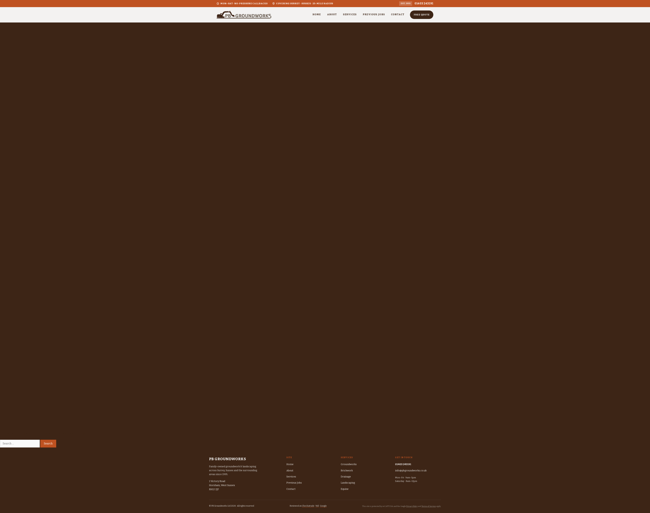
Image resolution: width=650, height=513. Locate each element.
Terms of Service (428, 506)
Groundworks (349, 464)
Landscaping (348, 482)
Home (316, 14)
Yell (317, 506)
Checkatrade (308, 506)
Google (323, 506)
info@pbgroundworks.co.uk (411, 470)
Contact (398, 14)
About (332, 14)
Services (350, 14)
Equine (345, 489)
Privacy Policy (412, 506)
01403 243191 (424, 3)
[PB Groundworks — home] (244, 15)
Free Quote (422, 14)
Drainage (346, 476)
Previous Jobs (374, 14)
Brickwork (347, 470)
